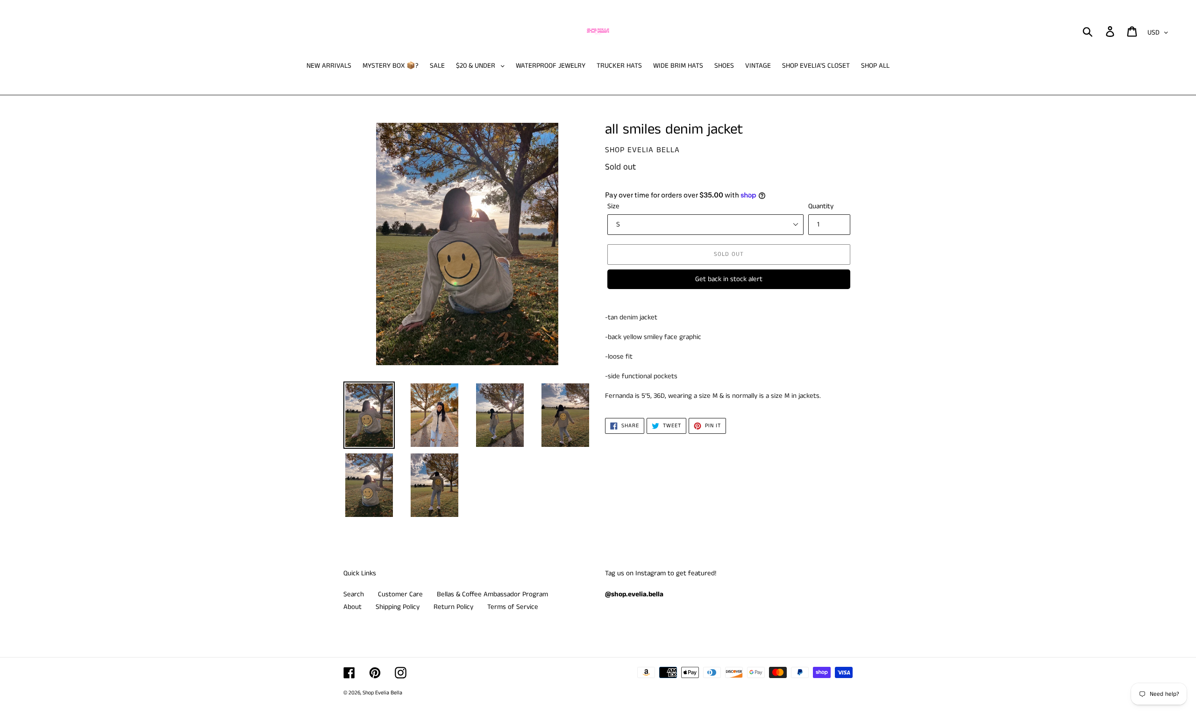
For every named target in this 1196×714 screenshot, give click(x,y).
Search (353, 594)
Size (613, 206)
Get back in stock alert (728, 279)
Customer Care (400, 594)
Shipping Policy (398, 607)
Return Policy (453, 607)
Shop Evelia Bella (382, 693)
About (352, 607)
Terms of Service (512, 607)
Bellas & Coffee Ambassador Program (492, 594)
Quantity (820, 206)
